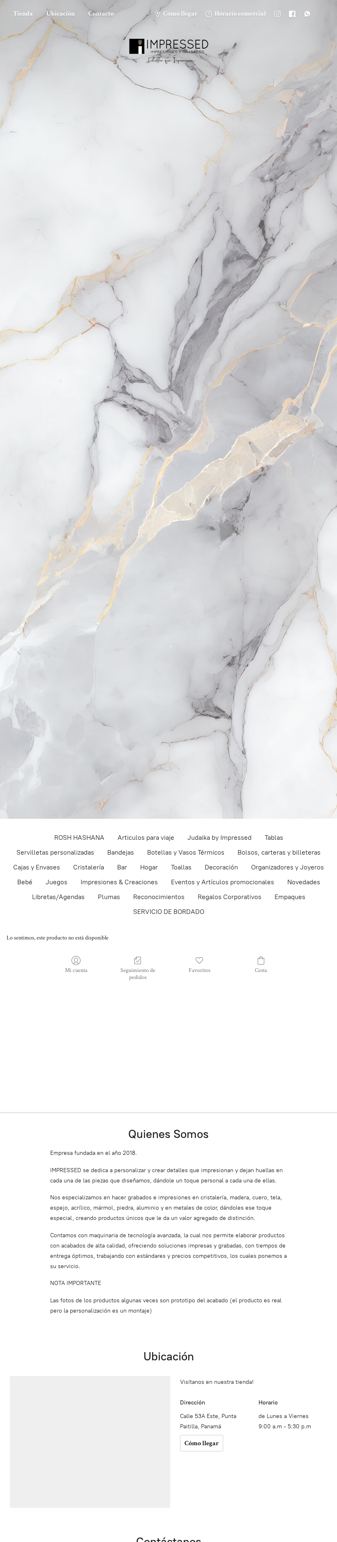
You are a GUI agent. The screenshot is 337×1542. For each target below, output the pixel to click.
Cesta (261, 970)
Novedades (303, 882)
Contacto (101, 13)
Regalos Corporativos (229, 897)
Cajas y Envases (36, 867)
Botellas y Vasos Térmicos (185, 852)
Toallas (181, 867)
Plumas (109, 897)
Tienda (23, 13)
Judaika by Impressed (219, 837)
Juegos (56, 882)
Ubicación (60, 13)
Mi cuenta (76, 970)
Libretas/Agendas (58, 897)
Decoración (221, 867)
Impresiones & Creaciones (119, 882)
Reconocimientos (159, 897)
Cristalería (88, 867)
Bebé (24, 882)
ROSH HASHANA (79, 837)
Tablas (274, 837)
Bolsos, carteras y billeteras (279, 852)
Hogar (149, 867)
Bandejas (120, 852)
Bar (122, 867)
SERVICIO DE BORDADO (168, 912)
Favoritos (199, 970)
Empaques (290, 897)
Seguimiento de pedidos (137, 974)
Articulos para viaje (146, 837)
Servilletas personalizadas (55, 852)
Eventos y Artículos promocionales (222, 882)
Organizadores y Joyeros (287, 867)
